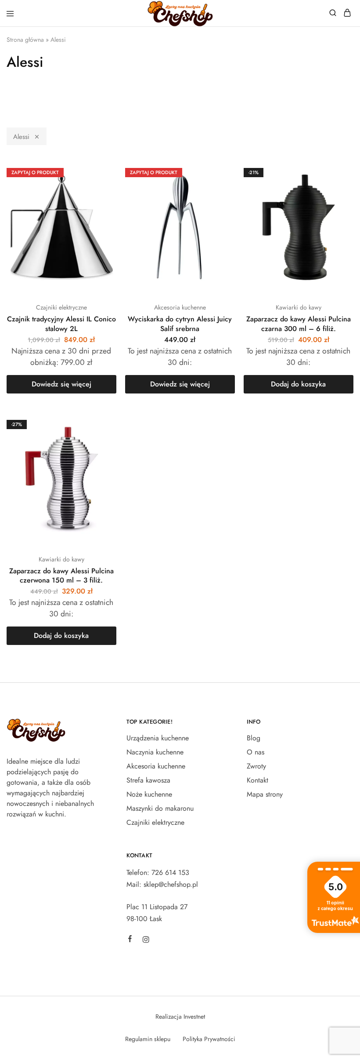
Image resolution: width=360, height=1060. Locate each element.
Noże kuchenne (149, 794)
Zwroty (256, 766)
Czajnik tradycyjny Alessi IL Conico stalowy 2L (61, 323)
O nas (255, 752)
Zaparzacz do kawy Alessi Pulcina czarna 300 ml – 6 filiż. (298, 323)
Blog (253, 738)
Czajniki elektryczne (61, 307)
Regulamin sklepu (147, 1039)
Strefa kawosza (148, 780)
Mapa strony (265, 794)
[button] (298, 384)
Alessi (21, 137)
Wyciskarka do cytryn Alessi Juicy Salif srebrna (180, 323)
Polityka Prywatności (209, 1039)
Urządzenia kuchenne (157, 738)
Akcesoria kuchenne (180, 307)
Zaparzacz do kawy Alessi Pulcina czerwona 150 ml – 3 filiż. (61, 575)
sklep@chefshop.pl (171, 884)
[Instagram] (146, 941)
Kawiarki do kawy (298, 307)
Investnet (194, 1016)
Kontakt (257, 780)
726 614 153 (170, 872)
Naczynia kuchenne (155, 752)
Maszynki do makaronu (160, 808)
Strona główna (25, 39)
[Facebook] (130, 940)
